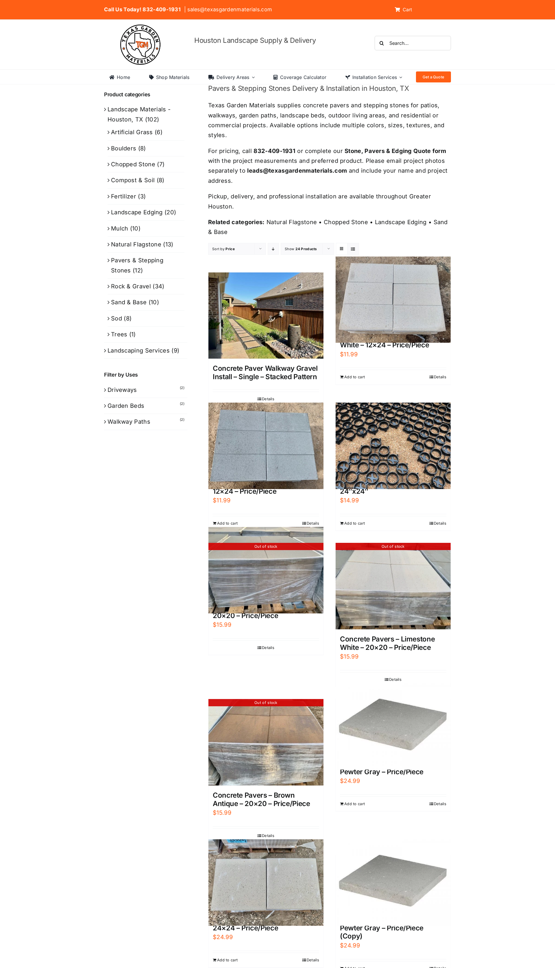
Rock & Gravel (131, 286)
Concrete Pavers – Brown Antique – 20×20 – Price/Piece (261, 799)
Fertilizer (123, 196)
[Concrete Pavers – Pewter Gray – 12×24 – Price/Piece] (265, 445)
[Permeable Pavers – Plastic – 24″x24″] (393, 445)
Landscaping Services (139, 350)
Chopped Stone (346, 222)
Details (268, 399)
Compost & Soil (133, 180)
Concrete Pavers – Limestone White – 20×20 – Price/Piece (387, 643)
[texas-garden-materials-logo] (141, 27)
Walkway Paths (129, 421)
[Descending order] (273, 249)
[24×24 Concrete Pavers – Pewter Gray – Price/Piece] (393, 726)
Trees (119, 334)
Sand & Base (129, 302)
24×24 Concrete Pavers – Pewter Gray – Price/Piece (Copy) (381, 928)
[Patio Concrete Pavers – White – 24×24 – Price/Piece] (265, 882)
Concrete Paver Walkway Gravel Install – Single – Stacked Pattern (265, 372)
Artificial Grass (132, 132)
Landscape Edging (401, 222)
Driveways (122, 389)
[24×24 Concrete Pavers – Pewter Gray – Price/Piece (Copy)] (393, 882)
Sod (116, 318)
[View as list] (353, 249)
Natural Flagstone (292, 222)
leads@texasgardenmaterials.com (297, 170)
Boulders (123, 148)
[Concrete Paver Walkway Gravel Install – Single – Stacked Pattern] (265, 315)
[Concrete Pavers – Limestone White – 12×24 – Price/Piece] (393, 299)
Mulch (119, 228)
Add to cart (354, 377)
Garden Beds (126, 405)
